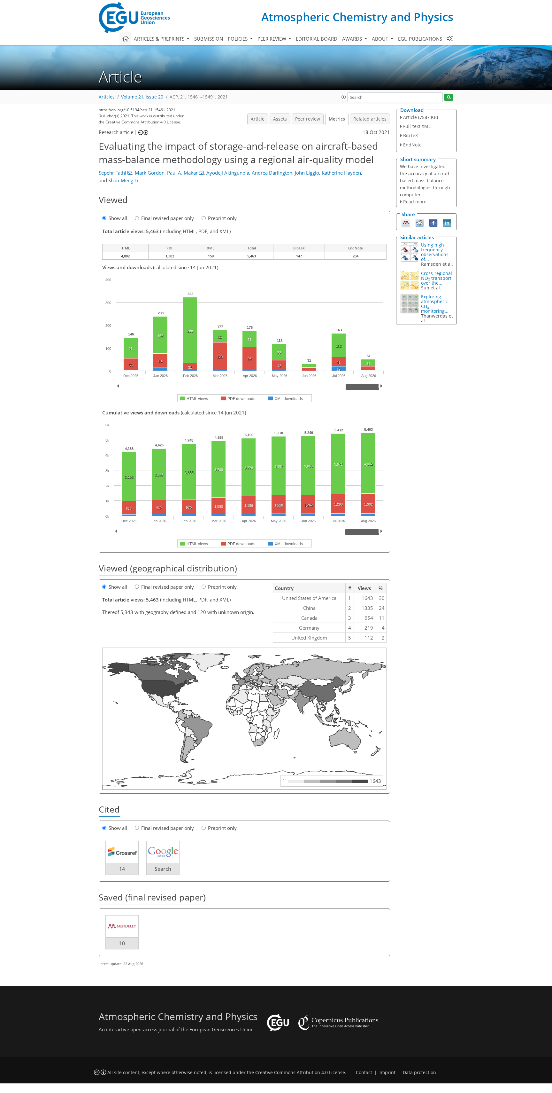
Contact (364, 1072)
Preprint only (222, 218)
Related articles (370, 119)
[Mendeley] (406, 222)
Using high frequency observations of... (434, 252)
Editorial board (316, 38)
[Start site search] (448, 97)
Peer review (307, 119)
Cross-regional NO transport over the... (436, 278)
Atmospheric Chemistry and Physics (357, 16)
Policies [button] (238, 38)
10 (122, 943)
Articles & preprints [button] (160, 38)
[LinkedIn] (447, 222)
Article (257, 119)
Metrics (337, 119)
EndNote (412, 145)
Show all (118, 218)
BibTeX (410, 135)
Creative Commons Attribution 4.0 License (300, 1072)
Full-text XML (417, 126)
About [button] (380, 38)
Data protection (419, 1072)
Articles (107, 97)
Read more (414, 202)
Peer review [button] (272, 38)
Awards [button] (352, 38)
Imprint (387, 1072)
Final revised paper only (167, 218)
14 (122, 868)
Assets (280, 119)
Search (163, 868)
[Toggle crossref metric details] (122, 851)
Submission (208, 38)
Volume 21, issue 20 (142, 97)
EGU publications (420, 38)
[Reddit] (419, 222)
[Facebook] (433, 222)
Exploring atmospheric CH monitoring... (434, 304)
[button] (343, 97)
